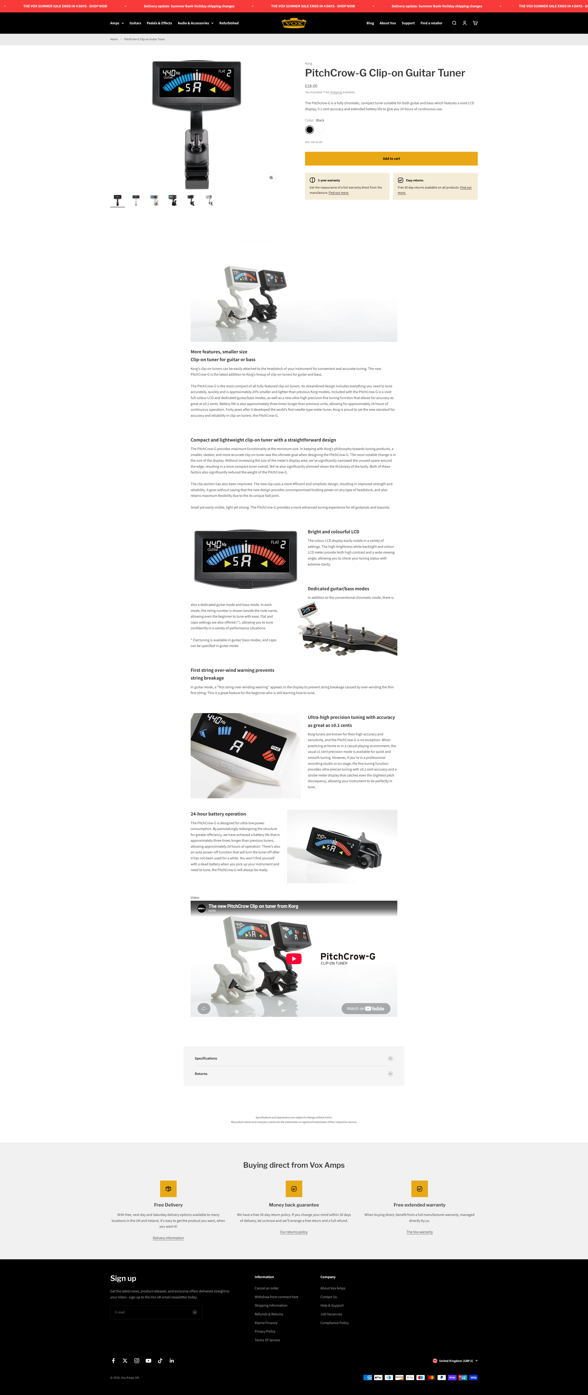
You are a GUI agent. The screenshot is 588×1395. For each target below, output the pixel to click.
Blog (370, 23)
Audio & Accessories (193, 23)
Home (114, 39)
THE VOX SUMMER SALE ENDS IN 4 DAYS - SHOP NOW (273, 6)
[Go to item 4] (172, 201)
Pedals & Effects (159, 23)
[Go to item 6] (209, 201)
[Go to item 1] (117, 201)
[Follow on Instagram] (137, 1361)
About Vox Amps (332, 1288)
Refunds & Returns (269, 1314)
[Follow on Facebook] (113, 1361)
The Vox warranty (420, 1231)
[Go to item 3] (154, 201)
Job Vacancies (331, 1314)
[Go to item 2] (136, 201)
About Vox (388, 23)
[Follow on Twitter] (125, 1361)
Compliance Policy (334, 1322)
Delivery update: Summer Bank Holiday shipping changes (149, 6)
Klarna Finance (266, 1322)
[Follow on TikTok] (160, 1361)
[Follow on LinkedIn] (172, 1361)
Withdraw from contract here (276, 1296)
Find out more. (339, 193)
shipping (336, 92)
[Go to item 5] (191, 201)
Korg (308, 63)
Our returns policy (294, 1231)
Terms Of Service (267, 1340)
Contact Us (328, 1296)
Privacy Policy (265, 1331)
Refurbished (229, 23)
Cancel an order (267, 1288)
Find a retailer (431, 23)
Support (408, 23)
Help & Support (332, 1305)
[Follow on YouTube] (148, 1361)
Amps (114, 23)
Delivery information (168, 1237)
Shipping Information (271, 1305)
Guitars (135, 23)
